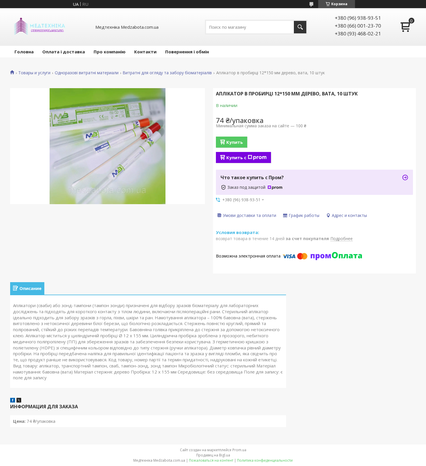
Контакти (145, 52)
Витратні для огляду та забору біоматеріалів (167, 72)
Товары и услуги (34, 72)
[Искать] (300, 27)
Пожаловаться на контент (211, 460)
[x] (19, 401)
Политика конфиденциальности (265, 460)
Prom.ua (239, 449)
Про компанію (109, 52)
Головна (24, 52)
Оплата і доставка (63, 52)
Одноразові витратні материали (87, 72)
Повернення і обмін (187, 52)
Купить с (236, 157)
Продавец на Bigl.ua (213, 455)
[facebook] (12, 401)
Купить (234, 142)
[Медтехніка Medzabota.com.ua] (39, 26)
